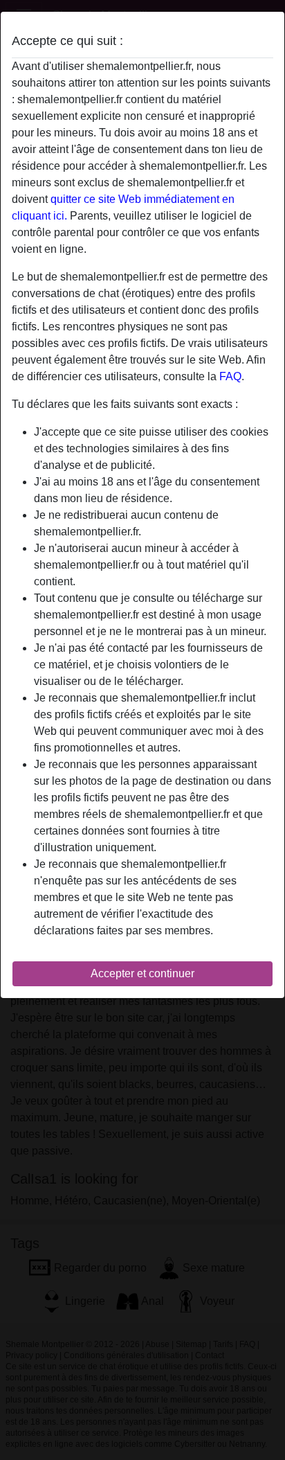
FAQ (230, 376)
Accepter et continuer (142, 973)
